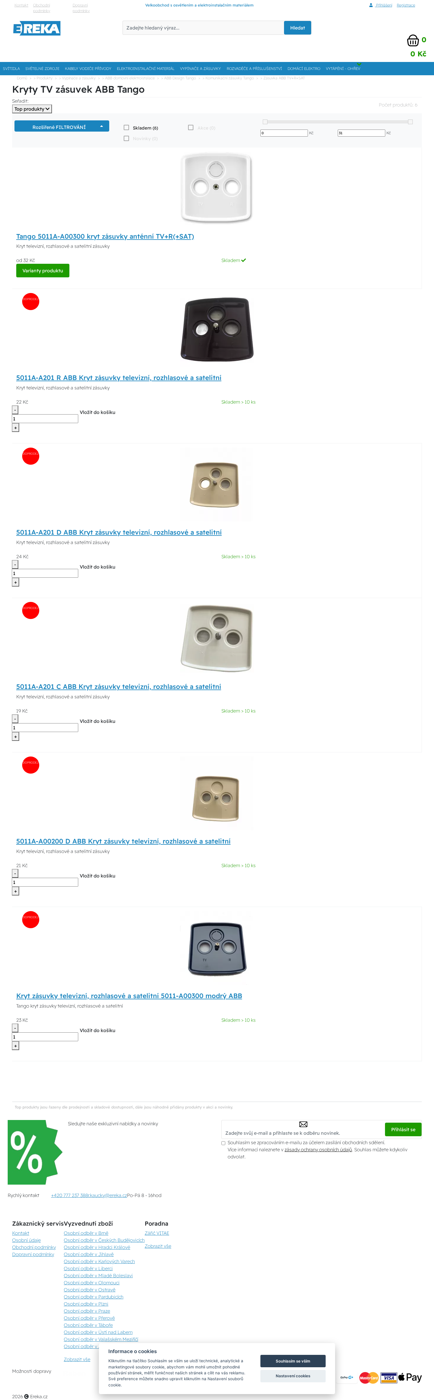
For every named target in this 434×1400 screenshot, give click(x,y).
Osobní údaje (26, 1240)
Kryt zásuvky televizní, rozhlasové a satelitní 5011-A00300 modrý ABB (129, 996)
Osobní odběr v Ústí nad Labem (98, 1332)
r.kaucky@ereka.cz (107, 1195)
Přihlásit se (403, 1129)
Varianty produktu (42, 271)
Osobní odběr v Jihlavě (89, 1254)
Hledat (297, 28)
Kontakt (21, 5)
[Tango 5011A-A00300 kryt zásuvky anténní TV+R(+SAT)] (217, 188)
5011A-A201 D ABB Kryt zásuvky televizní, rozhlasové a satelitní (119, 532)
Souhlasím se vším (293, 1361)
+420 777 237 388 (69, 1195)
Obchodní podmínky (41, 8)
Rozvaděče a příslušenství (254, 68)
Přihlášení (383, 5)
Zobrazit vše (77, 1359)
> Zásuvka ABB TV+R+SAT (282, 78)
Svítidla (11, 68)
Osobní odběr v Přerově (89, 1318)
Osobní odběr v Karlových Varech (99, 1261)
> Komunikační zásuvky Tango (228, 78)
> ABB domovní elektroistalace (128, 78)
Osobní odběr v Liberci (88, 1268)
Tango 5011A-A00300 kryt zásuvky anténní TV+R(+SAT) (105, 236)
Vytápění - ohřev (343, 68)
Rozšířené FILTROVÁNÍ (60, 127)
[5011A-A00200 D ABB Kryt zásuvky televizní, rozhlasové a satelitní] (217, 793)
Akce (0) (206, 128)
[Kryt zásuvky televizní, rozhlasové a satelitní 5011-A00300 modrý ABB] (217, 947)
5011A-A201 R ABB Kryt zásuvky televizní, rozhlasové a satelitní (118, 378)
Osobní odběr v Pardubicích (93, 1297)
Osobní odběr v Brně (86, 1233)
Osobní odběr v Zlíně (86, 1346)
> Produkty (43, 78)
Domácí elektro (304, 68)
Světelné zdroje (42, 68)
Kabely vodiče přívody (88, 68)
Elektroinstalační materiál (145, 68)
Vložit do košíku (97, 412)
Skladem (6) (145, 128)
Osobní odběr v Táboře (88, 1325)
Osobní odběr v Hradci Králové (97, 1247)
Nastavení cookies (293, 1375)
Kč (311, 132)
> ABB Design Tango (178, 78)
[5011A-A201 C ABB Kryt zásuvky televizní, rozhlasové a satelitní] (217, 638)
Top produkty (29, 109)
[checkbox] (140, 128)
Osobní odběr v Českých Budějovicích (104, 1240)
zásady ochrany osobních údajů (318, 1149)
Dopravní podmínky (81, 8)
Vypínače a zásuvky (200, 68)
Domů (22, 78)
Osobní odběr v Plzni (86, 1304)
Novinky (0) (145, 138)
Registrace (406, 5)
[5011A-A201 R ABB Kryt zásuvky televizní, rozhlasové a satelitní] (217, 329)
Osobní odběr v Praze (87, 1311)
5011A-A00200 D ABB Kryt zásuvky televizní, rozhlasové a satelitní (123, 841)
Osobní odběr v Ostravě (89, 1290)
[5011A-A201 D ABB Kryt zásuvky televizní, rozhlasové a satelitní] (217, 484)
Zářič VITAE (157, 1233)
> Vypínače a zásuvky (77, 78)
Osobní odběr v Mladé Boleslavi (98, 1275)
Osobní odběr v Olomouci (92, 1283)
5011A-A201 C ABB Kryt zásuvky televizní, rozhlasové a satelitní (118, 686)
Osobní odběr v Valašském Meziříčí (101, 1339)
